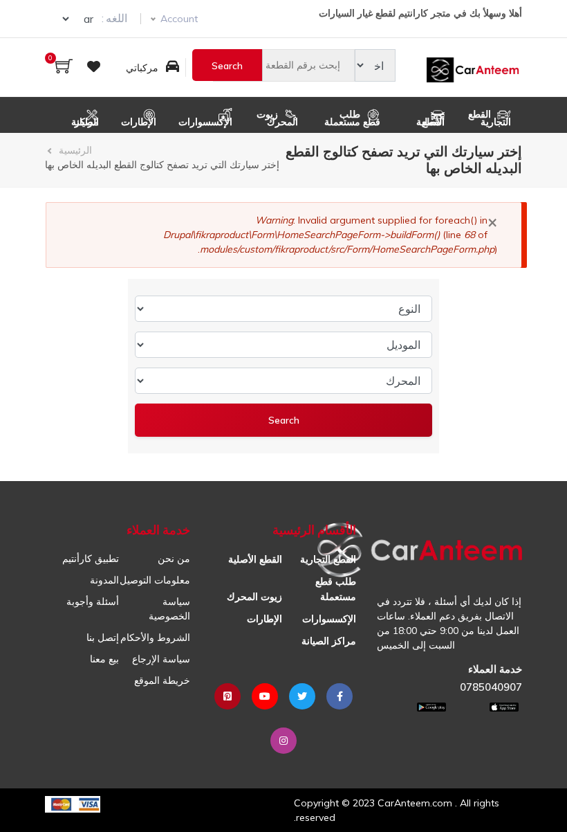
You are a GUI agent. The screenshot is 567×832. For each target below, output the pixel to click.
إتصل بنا (102, 637)
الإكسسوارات (205, 122)
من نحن (174, 558)
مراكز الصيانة (85, 122)
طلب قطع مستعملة (352, 118)
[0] (64, 67)
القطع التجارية (489, 118)
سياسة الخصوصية (169, 608)
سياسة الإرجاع (161, 659)
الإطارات (138, 122)
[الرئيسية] (474, 68)
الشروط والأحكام (155, 637)
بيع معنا (104, 659)
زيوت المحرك (277, 118)
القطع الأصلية (430, 122)
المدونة (104, 580)
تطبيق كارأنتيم (90, 558)
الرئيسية (75, 150)
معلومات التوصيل (155, 580)
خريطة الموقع (162, 680)
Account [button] (179, 18)
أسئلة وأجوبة (92, 601)
